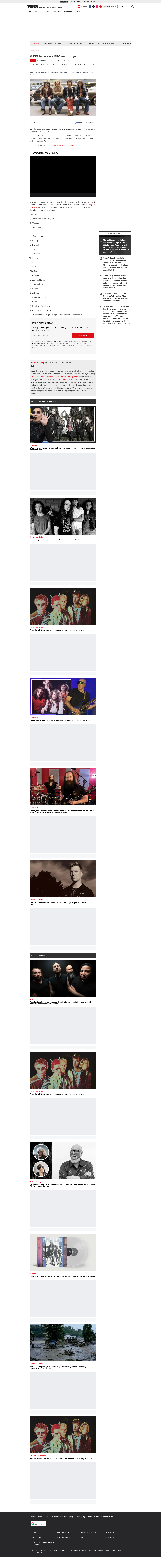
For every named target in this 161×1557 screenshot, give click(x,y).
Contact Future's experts (64, 1532)
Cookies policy (36, 1537)
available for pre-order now (62, 145)
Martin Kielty (43, 61)
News (33, 61)
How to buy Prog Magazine (131, 43)
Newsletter (91, 122)
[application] (63, 174)
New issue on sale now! (52, 43)
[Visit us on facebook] (90, 6)
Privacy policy (110, 1532)
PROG (100, 2)
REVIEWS (57, 12)
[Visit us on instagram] (97, 6)
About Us (34, 1532)
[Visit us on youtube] (100, 6)
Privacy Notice (37, 343)
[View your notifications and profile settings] (122, 6)
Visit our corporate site (104, 1517)
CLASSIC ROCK (75, 2)
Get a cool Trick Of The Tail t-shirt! (101, 43)
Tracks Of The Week (75, 43)
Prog (51, 61)
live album (65, 202)
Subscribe (107, 6)
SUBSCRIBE (68, 12)
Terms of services (58, 342)
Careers (83, 1537)
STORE (78, 12)
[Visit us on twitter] (93, 6)
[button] (130, 6)
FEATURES (47, 12)
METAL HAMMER (89, 2)
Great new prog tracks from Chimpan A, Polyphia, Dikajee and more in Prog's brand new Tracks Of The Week (115, 297)
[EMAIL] (33, 366)
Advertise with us (111, 1537)
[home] (30, 12)
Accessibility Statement (64, 1537)
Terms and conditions (88, 1532)
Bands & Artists (35, 50)
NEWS (37, 12)
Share (35, 122)
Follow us (80, 122)
